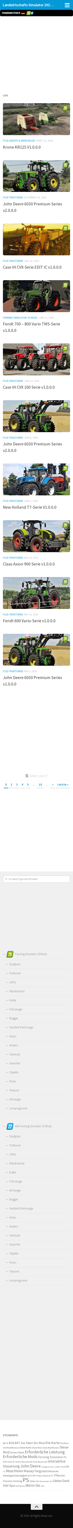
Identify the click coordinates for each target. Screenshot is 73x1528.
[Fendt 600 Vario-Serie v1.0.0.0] (36, 593)
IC (14, 1461)
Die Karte (52, 1442)
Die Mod (64, 1443)
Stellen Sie (34, 1481)
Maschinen (14, 1470)
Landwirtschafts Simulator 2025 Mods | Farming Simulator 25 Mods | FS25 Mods (29, 5)
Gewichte (14, 1063)
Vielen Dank (61, 1481)
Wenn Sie (33, 1485)
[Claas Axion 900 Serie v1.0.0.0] (36, 536)
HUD (9, 1461)
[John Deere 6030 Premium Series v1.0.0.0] (36, 650)
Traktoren (15, 973)
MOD (29, 1475)
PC (52, 1475)
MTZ (35, 1475)
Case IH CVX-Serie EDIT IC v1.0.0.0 (32, 267)
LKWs (12, 982)
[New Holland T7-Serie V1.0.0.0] (36, 479)
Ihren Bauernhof (40, 1461)
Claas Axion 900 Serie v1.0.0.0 (29, 564)
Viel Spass (20, 1486)
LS (4, 1471)
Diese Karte (25, 1447)
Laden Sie (59, 1466)
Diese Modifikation (50, 1447)
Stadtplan (15, 964)
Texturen (14, 1090)
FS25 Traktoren (13, 197)
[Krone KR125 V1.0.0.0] (36, 119)
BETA (5, 1443)
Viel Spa (9, 1485)
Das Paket (27, 1443)
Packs (12, 1081)
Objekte (13, 1072)
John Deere (30, 1466)
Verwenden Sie (46, 1481)
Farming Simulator (50, 1457)
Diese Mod (37, 1447)
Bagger (13, 1018)
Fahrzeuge (15, 1009)
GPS (5, 1461)
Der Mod (39, 1443)
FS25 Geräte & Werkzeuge (19, 140)
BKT (17, 1443)
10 (40, 784)
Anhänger (15, 1099)
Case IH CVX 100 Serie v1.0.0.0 (29, 387)
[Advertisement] (36, 54)
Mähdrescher (17, 991)
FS (65, 1457)
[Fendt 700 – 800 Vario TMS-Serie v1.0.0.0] (36, 296)
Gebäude (14, 1054)
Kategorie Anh (47, 1466)
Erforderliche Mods (20, 1456)
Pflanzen (59, 1475)
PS (26, 1480)
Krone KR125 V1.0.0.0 (22, 147)
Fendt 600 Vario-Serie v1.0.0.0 (29, 620)
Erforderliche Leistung (45, 1452)
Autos (12, 1036)
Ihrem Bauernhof (23, 1461)
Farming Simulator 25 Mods (20, 317)
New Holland (43, 1475)
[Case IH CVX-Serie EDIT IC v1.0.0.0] (36, 239)
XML (42, 1486)
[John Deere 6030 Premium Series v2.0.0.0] (36, 176)
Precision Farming (12, 1481)
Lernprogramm (18, 1108)
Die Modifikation (11, 1447)
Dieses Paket (17, 1452)
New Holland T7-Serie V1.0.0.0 (29, 507)
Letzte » (63, 784)
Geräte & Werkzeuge (21, 1027)
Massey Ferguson (36, 1471)
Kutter (12, 1000)
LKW (66, 1466)
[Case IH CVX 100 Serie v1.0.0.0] (36, 359)
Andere (13, 1045)
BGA (11, 1443)
